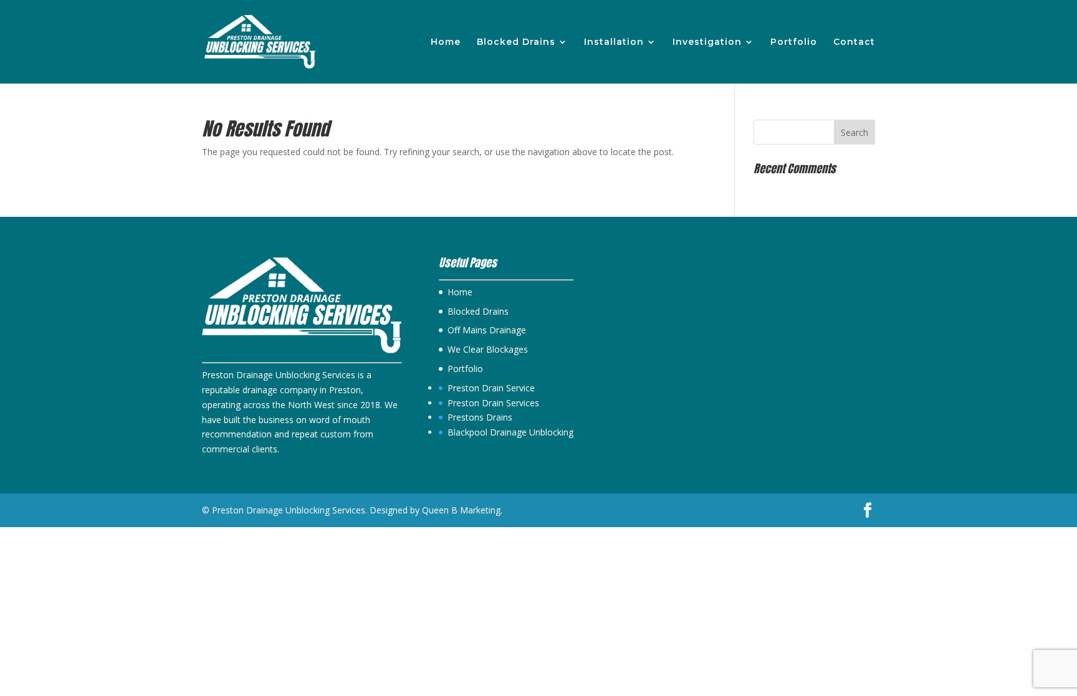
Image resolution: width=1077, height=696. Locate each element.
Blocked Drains (516, 42)
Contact (854, 42)
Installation (614, 42)
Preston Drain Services (493, 403)
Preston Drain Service (491, 388)
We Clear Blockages (488, 349)
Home (446, 42)
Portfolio (793, 42)
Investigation (707, 42)
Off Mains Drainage (487, 330)
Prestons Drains (480, 417)
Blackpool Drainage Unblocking (510, 432)
